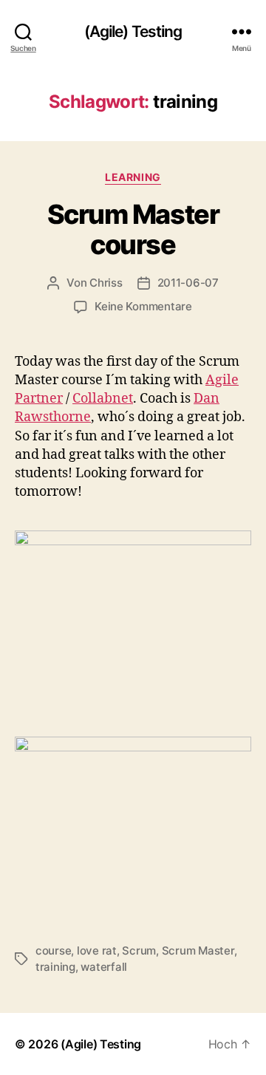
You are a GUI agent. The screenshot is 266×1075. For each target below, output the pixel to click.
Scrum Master (198, 950)
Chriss (105, 283)
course (53, 950)
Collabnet (102, 398)
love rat (97, 950)
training (55, 967)
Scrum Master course (133, 229)
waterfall (104, 967)
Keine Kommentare (143, 306)
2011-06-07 (188, 283)
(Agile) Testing (133, 31)
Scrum (139, 950)
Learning (132, 177)
